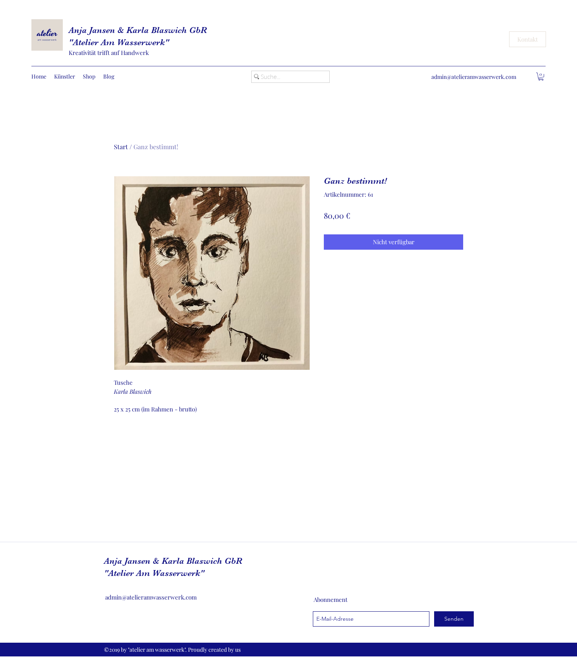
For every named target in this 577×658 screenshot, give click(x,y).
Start (121, 147)
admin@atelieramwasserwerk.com (473, 76)
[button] (541, 76)
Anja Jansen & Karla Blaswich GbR (138, 30)
